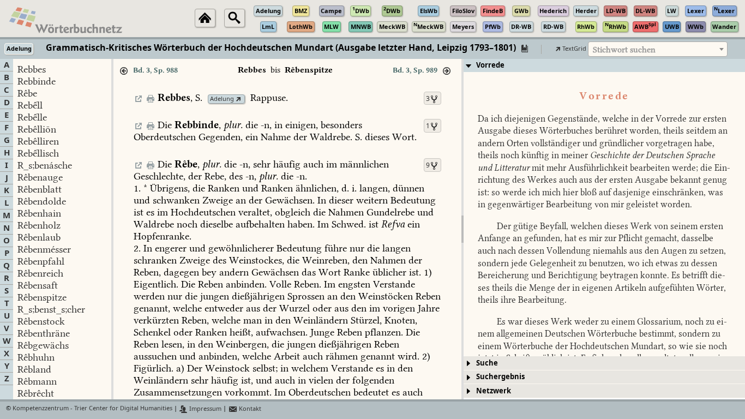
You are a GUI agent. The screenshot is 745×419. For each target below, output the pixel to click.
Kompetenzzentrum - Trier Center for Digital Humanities (92, 409)
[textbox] (657, 49)
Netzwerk (493, 391)
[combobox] (658, 49)
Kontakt (249, 409)
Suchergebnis (500, 377)
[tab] (604, 65)
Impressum (204, 409)
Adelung (222, 99)
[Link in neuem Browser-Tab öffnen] (238, 99)
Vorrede (490, 65)
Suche (487, 363)
